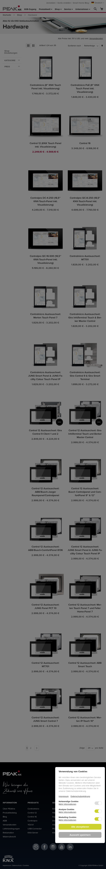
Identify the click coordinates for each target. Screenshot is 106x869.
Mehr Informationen (67, 804)
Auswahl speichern (80, 835)
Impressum (64, 796)
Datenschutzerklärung (80, 796)
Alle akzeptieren (80, 826)
